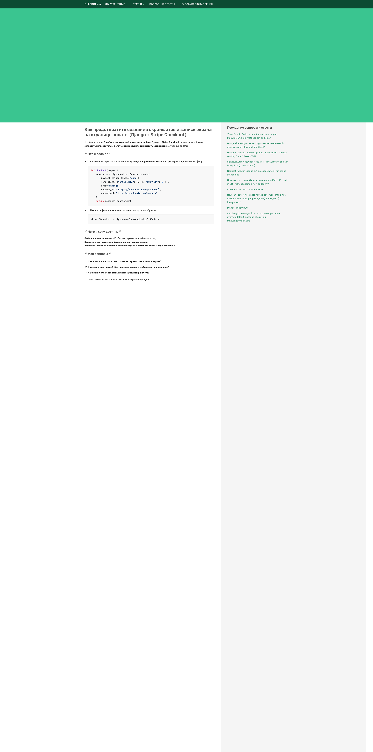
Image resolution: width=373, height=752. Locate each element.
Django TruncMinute (238, 207)
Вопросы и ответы (162, 4)
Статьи (138, 4)
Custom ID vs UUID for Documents (245, 189)
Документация (115, 4)
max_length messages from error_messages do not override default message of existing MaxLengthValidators (254, 217)
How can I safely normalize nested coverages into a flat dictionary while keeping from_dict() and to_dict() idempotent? (256, 198)
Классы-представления (196, 4)
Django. (93, 4)
